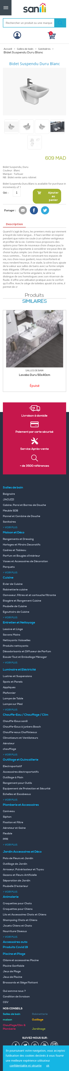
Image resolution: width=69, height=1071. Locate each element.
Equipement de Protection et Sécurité (26, 788)
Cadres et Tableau (14, 550)
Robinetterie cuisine (15, 589)
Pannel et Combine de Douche (21, 516)
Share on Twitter (45, 210)
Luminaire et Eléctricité (19, 669)
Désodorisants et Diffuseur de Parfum (27, 651)
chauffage (9, 749)
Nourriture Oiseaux (15, 931)
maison (7, 1019)
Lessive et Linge (13, 629)
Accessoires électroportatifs (21, 772)
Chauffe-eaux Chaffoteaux (20, 732)
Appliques (9, 687)
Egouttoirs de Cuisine (16, 612)
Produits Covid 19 (15, 947)
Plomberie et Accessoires (21, 805)
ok (47, 1065)
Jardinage (38, 1029)
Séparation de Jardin (16, 880)
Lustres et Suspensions (17, 676)
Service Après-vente (34, 449)
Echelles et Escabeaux (17, 794)
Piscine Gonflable (13, 966)
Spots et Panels (13, 682)
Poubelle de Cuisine (15, 606)
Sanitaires (44, 49)
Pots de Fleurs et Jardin (18, 858)
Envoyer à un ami (23, 210)
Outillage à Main (13, 777)
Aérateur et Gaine (14, 828)
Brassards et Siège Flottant (20, 982)
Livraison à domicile (34, 416)
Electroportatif (12, 766)
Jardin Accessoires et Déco (22, 852)
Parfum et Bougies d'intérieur (21, 556)
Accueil (8, 49)
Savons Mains (11, 635)
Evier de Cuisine (13, 584)
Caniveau (9, 811)
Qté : (5, 192)
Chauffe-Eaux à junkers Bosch (22, 727)
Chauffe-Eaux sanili (15, 721)
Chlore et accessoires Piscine (21, 960)
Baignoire (9, 494)
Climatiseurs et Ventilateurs (20, 738)
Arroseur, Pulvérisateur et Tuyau (23, 869)
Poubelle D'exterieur (15, 886)
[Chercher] (60, 22)
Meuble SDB (10, 510)
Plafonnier (9, 693)
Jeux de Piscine (12, 977)
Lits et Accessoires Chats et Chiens (24, 914)
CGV (6, 1002)
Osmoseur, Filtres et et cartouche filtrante (29, 595)
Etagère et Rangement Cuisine (22, 601)
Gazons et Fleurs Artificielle (20, 875)
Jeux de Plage (12, 971)
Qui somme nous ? (14, 991)
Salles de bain (25, 49)
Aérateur (9, 743)
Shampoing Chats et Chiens (20, 920)
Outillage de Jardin (15, 864)
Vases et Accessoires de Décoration (25, 561)
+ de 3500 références (34, 466)
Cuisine (8, 577)
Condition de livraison (16, 996)
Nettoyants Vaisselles (16, 640)
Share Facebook (34, 210)
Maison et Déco (13, 532)
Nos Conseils (12, 1008)
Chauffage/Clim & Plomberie (14, 1027)
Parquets (9, 567)
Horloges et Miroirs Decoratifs (21, 544)
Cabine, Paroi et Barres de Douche (24, 505)
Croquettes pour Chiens (18, 909)
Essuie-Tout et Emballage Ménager (25, 657)
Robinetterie (40, 1014)
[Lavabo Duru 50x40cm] (34, 338)
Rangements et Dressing (18, 539)
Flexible (7, 833)
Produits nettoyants (15, 646)
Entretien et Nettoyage (19, 622)
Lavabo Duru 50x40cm (34, 375)
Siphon (7, 817)
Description (14, 224)
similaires (34, 301)
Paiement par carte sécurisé (34, 432)
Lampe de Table (13, 698)
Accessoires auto (15, 942)
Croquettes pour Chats (17, 903)
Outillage (37, 1019)
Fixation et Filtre (13, 822)
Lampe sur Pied (13, 704)
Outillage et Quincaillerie (20, 760)
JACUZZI (8, 499)
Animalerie (11, 897)
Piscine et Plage (14, 954)
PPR (5, 839)
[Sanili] (34, 7)
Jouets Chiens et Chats (17, 926)
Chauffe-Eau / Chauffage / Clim (25, 715)
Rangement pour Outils (17, 783)
